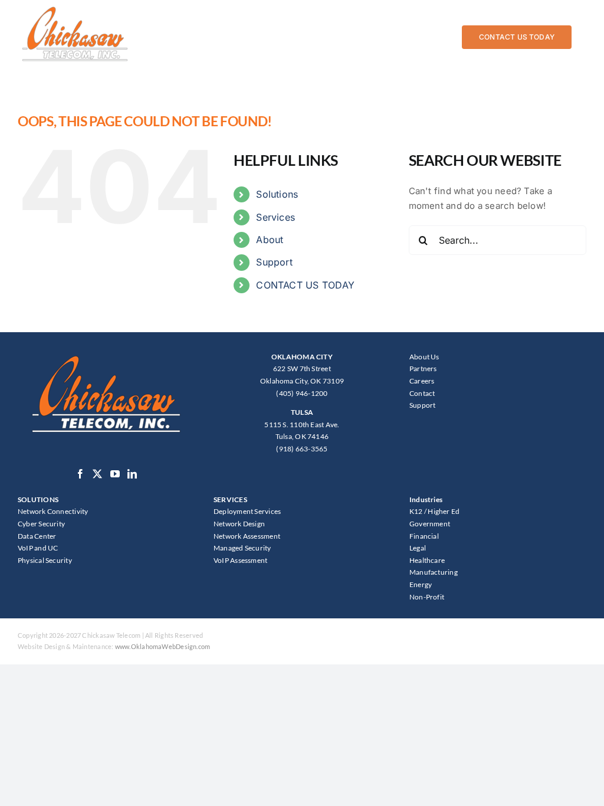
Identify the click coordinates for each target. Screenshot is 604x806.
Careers (422, 380)
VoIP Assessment (240, 560)
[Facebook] (80, 474)
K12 (416, 511)
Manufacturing (433, 572)
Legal (417, 547)
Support (274, 262)
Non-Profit (426, 596)
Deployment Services (247, 511)
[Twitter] (97, 474)
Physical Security (45, 560)
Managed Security (242, 547)
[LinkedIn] (132, 474)
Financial (424, 536)
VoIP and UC (38, 547)
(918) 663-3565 (301, 448)
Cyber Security (41, 523)
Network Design (239, 523)
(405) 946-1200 (301, 393)
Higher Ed (443, 511)
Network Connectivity (53, 511)
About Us (424, 356)
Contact (422, 393)
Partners (423, 368)
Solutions (277, 194)
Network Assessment (247, 536)
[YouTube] (115, 474)
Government (429, 523)
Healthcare (427, 560)
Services (275, 217)
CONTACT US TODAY (305, 285)
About (269, 239)
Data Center (37, 536)
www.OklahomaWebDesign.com (163, 646)
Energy (420, 584)
